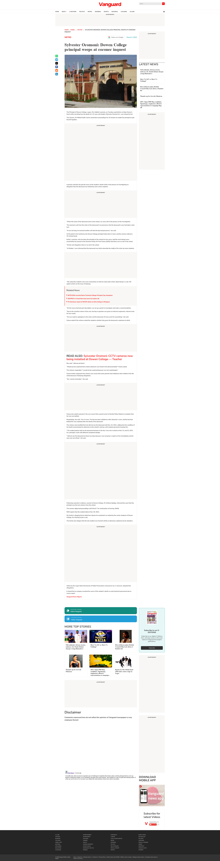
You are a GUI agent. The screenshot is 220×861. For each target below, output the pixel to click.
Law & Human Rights (116, 838)
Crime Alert (58, 842)
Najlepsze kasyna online (138, 857)
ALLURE (132, 11)
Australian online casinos (151, 857)
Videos (140, 844)
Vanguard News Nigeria (74, 597)
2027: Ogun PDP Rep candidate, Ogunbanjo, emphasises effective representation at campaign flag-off (151, 104)
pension (85, 850)
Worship (140, 850)
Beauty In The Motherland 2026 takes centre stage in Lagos (124, 671)
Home (57, 11)
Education (58, 848)
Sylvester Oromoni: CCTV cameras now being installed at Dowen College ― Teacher (100, 357)
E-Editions (58, 850)
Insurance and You (88, 848)
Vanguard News (110, 4)
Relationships (115, 846)
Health (85, 842)
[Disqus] (101, 747)
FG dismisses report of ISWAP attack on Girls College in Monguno (89, 302)
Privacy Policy (102, 857)
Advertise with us (87, 857)
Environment (86, 836)
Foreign (85, 840)
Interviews (114, 834)
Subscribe (152, 648)
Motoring (113, 842)
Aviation (57, 836)
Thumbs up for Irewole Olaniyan (73, 670)
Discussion (58, 846)
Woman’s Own (142, 848)
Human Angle (87, 846)
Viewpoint (141, 846)
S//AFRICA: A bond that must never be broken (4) (83, 299)
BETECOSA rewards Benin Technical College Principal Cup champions (90, 295)
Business (98, 11)
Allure (57, 834)
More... (73, 30)
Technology (141, 836)
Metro (90, 11)
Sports (106, 11)
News (63, 11)
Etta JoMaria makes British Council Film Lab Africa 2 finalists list (151, 88)
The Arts (140, 838)
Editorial (115, 11)
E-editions (72, 11)
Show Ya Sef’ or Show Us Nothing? (148, 80)
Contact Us (95, 857)
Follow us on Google (117, 37)
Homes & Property (88, 844)
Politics (82, 11)
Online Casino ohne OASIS (113, 857)
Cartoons (141, 840)
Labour (113, 836)
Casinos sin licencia (77, 858)
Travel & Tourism (143, 842)
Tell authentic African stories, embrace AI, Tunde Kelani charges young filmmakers (151, 71)
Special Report (115, 848)
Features (85, 838)
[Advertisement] (101, 152)
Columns (124, 11)
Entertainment (87, 834)
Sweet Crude (142, 834)
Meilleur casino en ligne (125, 857)
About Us (79, 857)
